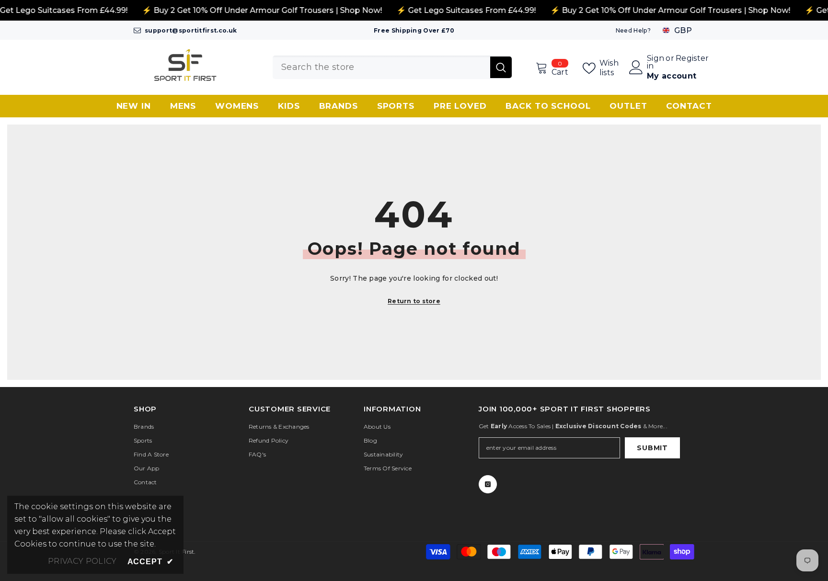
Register (692, 59)
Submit (652, 448)
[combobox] (381, 67)
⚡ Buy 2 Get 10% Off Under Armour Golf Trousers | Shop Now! (262, 10)
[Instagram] (488, 484)
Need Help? (633, 30)
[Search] (392, 67)
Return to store (414, 301)
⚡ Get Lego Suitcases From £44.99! (466, 10)
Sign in (655, 62)
